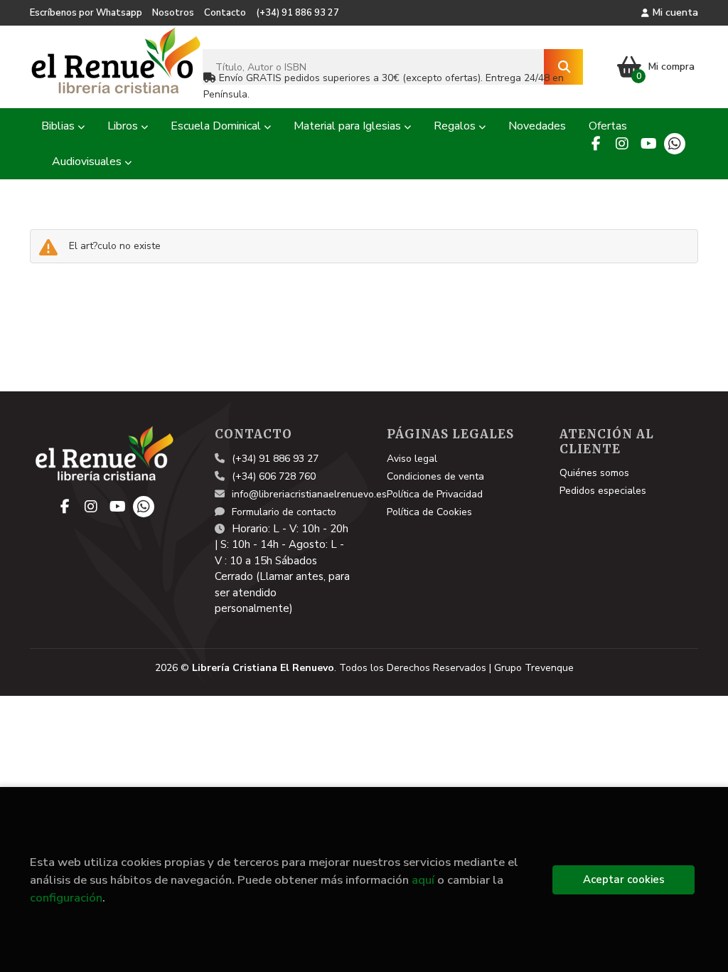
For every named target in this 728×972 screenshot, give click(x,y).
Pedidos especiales (603, 490)
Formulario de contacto (284, 512)
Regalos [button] (456, 126)
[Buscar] (563, 67)
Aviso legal (412, 458)
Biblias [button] (59, 126)
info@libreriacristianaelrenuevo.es (309, 494)
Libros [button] (124, 126)
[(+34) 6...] (674, 143)
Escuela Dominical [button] (217, 126)
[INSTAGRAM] (622, 143)
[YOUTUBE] (648, 143)
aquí (423, 880)
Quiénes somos (594, 473)
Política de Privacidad (435, 494)
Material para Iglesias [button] (349, 126)
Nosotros (173, 12)
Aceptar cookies (624, 879)
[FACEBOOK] (595, 143)
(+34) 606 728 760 (274, 476)
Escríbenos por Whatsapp (86, 12)
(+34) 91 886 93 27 (297, 12)
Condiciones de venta (435, 476)
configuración (66, 897)
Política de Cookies (429, 512)
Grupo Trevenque (534, 668)
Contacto (225, 12)
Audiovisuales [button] (88, 161)
